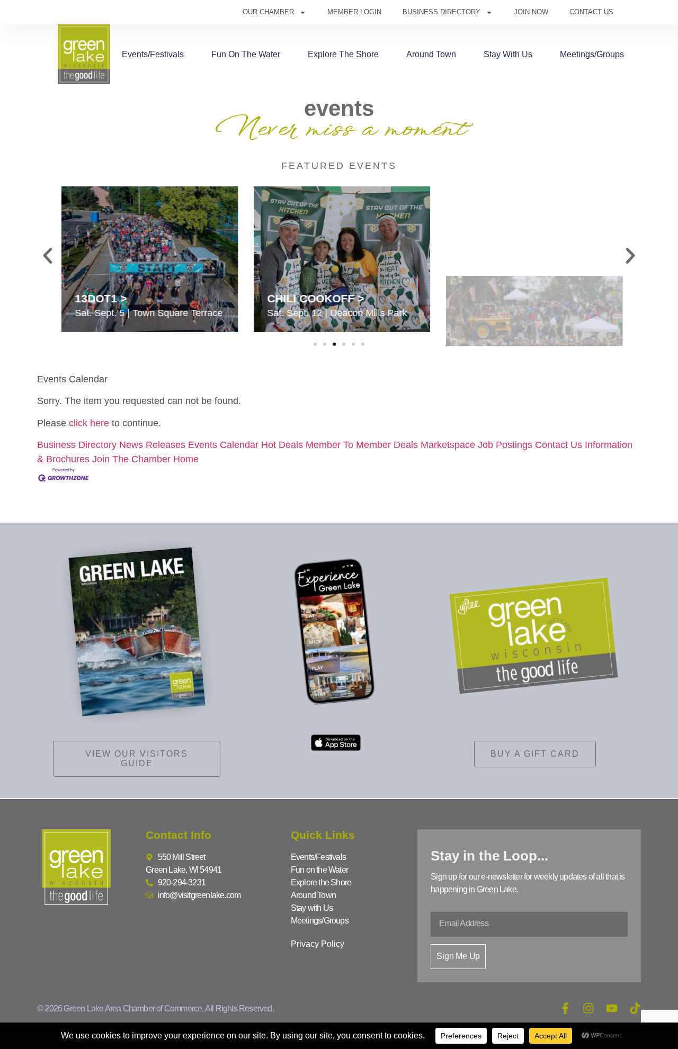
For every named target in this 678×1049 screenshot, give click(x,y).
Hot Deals (282, 445)
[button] (47, 255)
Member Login (354, 12)
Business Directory (441, 12)
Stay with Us (508, 54)
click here (89, 423)
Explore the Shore (343, 54)
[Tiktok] (635, 1008)
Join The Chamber (131, 459)
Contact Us (591, 12)
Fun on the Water (245, 54)
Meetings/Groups (592, 54)
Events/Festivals (153, 54)
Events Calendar (223, 445)
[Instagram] (588, 1008)
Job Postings (505, 445)
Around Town (431, 54)
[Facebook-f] (565, 1008)
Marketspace (448, 445)
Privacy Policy (317, 943)
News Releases (152, 445)
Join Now (531, 12)
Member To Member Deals (362, 445)
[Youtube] (612, 1008)
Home (186, 459)
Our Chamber (268, 12)
